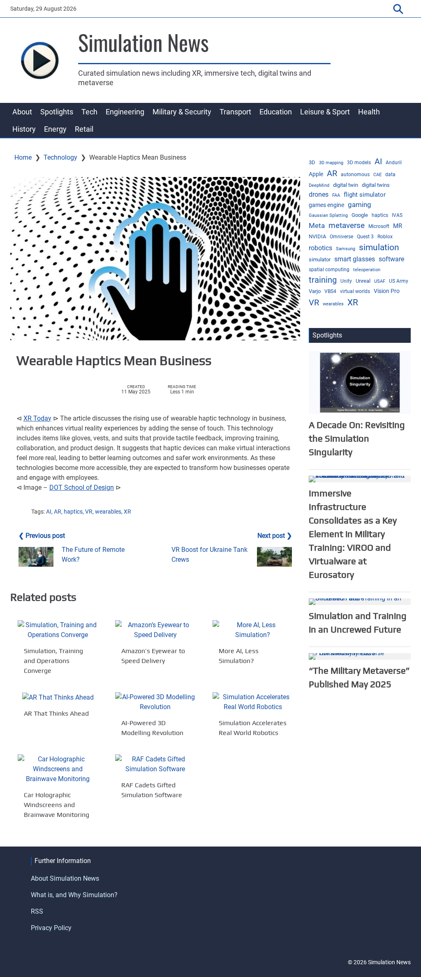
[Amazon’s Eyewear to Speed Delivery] (155, 630)
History (24, 129)
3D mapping (331, 162)
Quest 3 (365, 237)
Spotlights (56, 111)
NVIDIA (317, 236)
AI (48, 511)
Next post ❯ (274, 536)
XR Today (37, 418)
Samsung (345, 248)
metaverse (346, 225)
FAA (336, 195)
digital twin (345, 185)
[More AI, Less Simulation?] (253, 630)
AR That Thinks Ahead (56, 713)
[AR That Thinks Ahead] (58, 697)
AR (57, 511)
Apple (316, 174)
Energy (55, 129)
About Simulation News (65, 878)
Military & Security (182, 111)
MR (397, 226)
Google (360, 215)
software (391, 259)
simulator (320, 259)
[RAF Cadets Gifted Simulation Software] (155, 764)
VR (89, 511)
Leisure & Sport (325, 111)
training (323, 280)
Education (275, 111)
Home (23, 157)
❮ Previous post (42, 536)
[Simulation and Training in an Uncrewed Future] (360, 601)
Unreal (363, 281)
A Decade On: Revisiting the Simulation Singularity (357, 438)
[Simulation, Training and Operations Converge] (58, 630)
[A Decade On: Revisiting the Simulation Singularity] (360, 382)
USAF (379, 281)
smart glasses (354, 259)
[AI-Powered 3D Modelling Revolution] (155, 702)
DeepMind (319, 185)
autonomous (355, 174)
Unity (346, 281)
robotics (320, 248)
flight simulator (365, 194)
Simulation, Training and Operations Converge (53, 661)
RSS (37, 911)
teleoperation (366, 269)
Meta (317, 225)
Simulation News (143, 42)
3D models (359, 162)
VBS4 (330, 291)
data (390, 174)
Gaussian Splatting (328, 215)
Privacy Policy (51, 928)
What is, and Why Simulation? (74, 895)
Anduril (394, 162)
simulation (379, 247)
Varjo (315, 291)
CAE (377, 174)
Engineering (125, 111)
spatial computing (329, 269)
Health (369, 111)
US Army (398, 281)
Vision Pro (387, 291)
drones (318, 194)
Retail (84, 129)
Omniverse (341, 237)
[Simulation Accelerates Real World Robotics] (253, 702)
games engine (326, 205)
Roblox (385, 237)
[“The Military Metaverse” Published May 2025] (360, 656)
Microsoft (378, 226)
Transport (235, 111)
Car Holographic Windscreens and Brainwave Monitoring (56, 805)
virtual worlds (355, 291)
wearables (108, 511)
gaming (359, 204)
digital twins (376, 185)
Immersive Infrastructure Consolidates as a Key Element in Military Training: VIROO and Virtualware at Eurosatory (353, 534)
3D (312, 162)
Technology (60, 157)
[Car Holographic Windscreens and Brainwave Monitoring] (58, 769)
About (22, 111)
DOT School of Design (81, 487)
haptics (73, 511)
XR (127, 511)
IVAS (397, 215)
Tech (89, 111)
